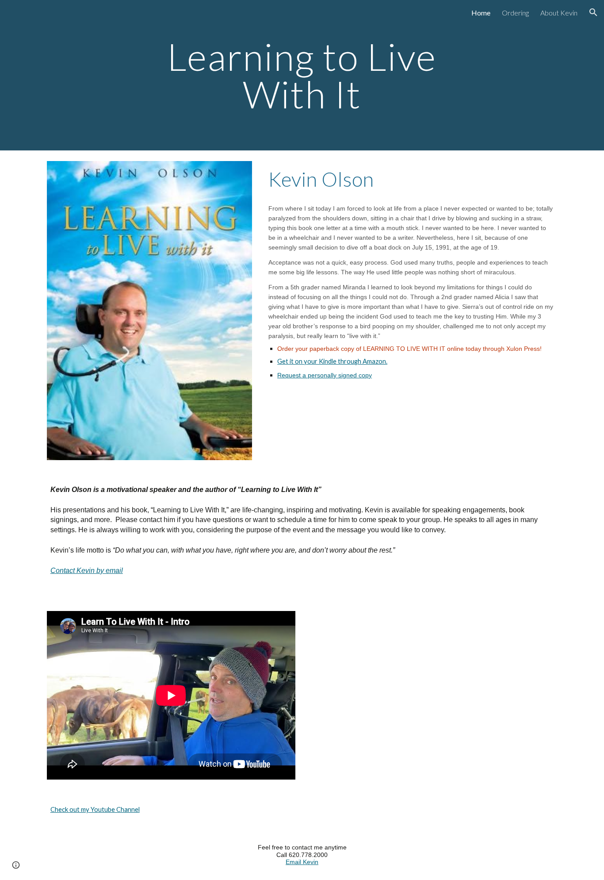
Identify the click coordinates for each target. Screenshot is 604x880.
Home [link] (480, 12)
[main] (302, 75)
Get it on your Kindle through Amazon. (332, 361)
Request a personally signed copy (324, 375)
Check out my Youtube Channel (95, 809)
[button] (593, 12)
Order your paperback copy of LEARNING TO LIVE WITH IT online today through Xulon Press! (409, 348)
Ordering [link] (515, 12)
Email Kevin (302, 861)
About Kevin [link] (558, 12)
